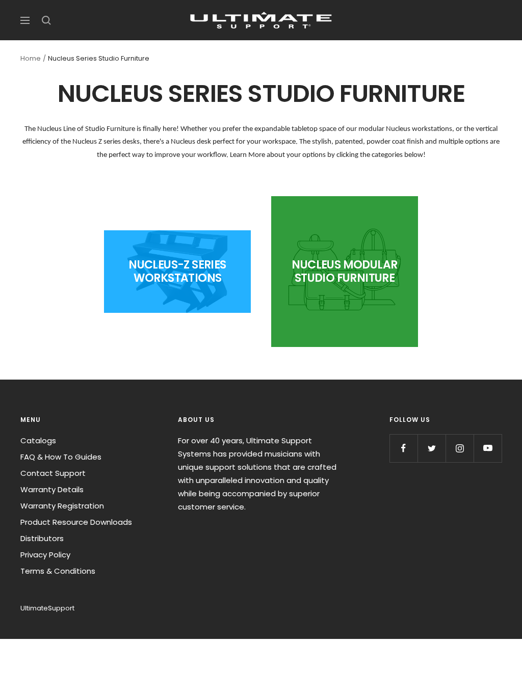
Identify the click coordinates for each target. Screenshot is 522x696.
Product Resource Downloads (76, 522)
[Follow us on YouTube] (488, 448)
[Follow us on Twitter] (431, 448)
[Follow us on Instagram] (460, 448)
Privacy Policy (45, 554)
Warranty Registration (62, 505)
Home (30, 58)
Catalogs (38, 440)
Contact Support (53, 473)
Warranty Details (52, 489)
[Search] (46, 20)
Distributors (42, 538)
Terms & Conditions (57, 571)
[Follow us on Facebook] (403, 448)
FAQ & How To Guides (60, 456)
